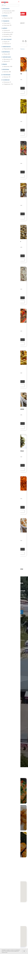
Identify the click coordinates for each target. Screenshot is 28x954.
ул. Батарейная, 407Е (7, 34)
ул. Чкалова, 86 (6, 30)
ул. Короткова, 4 (6, 23)
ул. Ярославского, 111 (7, 59)
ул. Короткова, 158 (6, 25)
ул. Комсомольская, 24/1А (8, 10)
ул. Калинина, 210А (6, 36)
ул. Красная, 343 (6, 77)
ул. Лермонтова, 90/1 (7, 18)
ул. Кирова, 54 (5, 41)
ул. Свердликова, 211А (7, 84)
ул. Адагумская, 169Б (7, 66)
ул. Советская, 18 (6, 43)
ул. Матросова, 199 (7, 12)
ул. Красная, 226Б (6, 71)
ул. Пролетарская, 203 (7, 32)
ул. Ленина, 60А (6, 54)
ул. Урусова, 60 (6, 61)
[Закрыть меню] (18, 1)
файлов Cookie (4, 951)
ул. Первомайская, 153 (7, 48)
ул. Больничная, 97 (6, 82)
